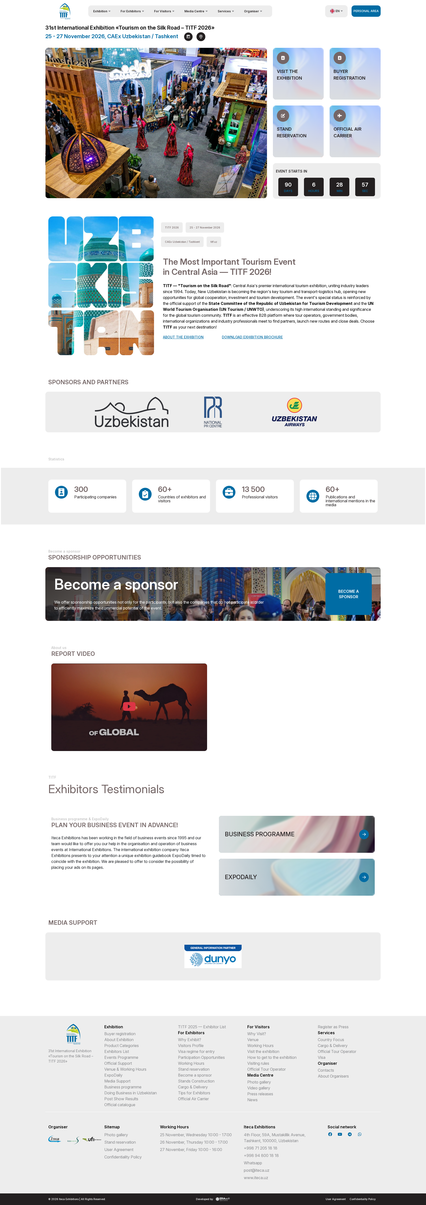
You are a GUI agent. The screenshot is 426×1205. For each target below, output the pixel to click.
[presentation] (245, 187)
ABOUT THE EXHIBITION (183, 337)
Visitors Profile (191, 1045)
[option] (131, 412)
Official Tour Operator (266, 1069)
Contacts (326, 1070)
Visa (321, 1057)
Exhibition (113, 1026)
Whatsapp (253, 1162)
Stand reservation (194, 1069)
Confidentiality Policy (123, 1156)
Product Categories (121, 1045)
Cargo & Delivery (193, 1086)
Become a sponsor (348, 594)
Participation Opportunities (201, 1057)
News (252, 1099)
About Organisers (333, 1076)
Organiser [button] (251, 11)
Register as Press (333, 1026)
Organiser (327, 1063)
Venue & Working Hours (125, 1069)
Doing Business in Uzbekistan (130, 1092)
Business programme (123, 1086)
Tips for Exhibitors (194, 1092)
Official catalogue (119, 1104)
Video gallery (258, 1087)
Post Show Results (121, 1098)
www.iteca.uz (256, 1177)
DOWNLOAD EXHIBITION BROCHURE (252, 337)
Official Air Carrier (193, 1098)
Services (326, 1032)
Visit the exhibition (263, 1051)
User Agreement (118, 1149)
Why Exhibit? (189, 1039)
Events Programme (121, 1057)
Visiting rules (258, 1063)
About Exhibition (119, 1039)
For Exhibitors (191, 1032)
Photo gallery (259, 1082)
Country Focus (331, 1039)
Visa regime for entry (196, 1051)
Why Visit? (256, 1033)
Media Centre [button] (194, 11)
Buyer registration (120, 1033)
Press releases (260, 1093)
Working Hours (191, 1063)
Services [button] (224, 11)
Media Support (117, 1081)
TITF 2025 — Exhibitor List (202, 1026)
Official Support (118, 1063)
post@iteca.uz (256, 1170)
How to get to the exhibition (272, 1057)
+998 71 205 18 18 (260, 1148)
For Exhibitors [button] (131, 11)
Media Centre (260, 1075)
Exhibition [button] (100, 11)
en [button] (337, 11)
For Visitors (258, 1026)
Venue (253, 1039)
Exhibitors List (116, 1051)
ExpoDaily (113, 1075)
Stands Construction (196, 1081)
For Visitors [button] (162, 11)
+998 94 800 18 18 (261, 1155)
